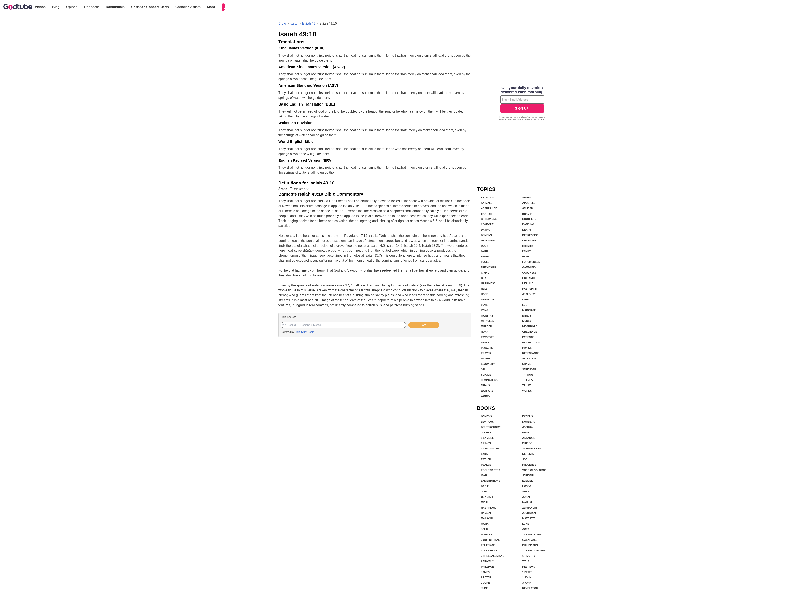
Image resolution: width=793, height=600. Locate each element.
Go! (424, 325)
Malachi (487, 518)
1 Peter (527, 572)
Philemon (487, 566)
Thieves (527, 380)
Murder (486, 326)
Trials (485, 385)
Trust (526, 385)
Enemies (527, 245)
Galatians (529, 539)
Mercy (526, 315)
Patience (528, 337)
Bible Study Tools (304, 332)
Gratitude (488, 278)
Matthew (528, 518)
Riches (485, 358)
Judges (486, 432)
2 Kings (527, 443)
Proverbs (529, 464)
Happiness (488, 283)
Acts (525, 529)
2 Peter (486, 577)
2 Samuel (528, 437)
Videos (40, 7)
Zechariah (529, 513)
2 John (485, 582)
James (485, 572)
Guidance (529, 278)
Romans (486, 534)
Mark (485, 523)
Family (526, 251)
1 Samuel (487, 437)
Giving (485, 272)
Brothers (529, 219)
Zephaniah (529, 507)
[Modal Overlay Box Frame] (522, 103)
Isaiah (294, 23)
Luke (525, 523)
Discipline (529, 240)
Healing (527, 283)
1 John (526, 577)
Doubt (485, 245)
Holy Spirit (529, 288)
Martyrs (487, 315)
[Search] (223, 7)
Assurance (489, 208)
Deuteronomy (491, 427)
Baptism (486, 213)
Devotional (489, 240)
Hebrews (528, 566)
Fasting (486, 256)
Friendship (488, 267)
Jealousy (529, 294)
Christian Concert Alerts (150, 7)
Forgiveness (531, 262)
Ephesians (488, 545)
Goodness (529, 272)
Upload (72, 7)
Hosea (526, 486)
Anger (526, 197)
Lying (484, 310)
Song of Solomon (534, 470)
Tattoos (527, 374)
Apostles (528, 203)
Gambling (529, 267)
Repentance (530, 353)
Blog (56, 7)
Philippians (530, 545)
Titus (525, 561)
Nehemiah (529, 454)
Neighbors (529, 326)
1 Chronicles (490, 448)
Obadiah (487, 497)
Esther (486, 459)
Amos (526, 491)
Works (527, 390)
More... (212, 7)
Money (526, 321)
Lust (525, 305)
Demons (486, 235)
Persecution (531, 342)
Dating (485, 229)
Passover (488, 337)
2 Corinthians (490, 539)
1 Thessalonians (534, 550)
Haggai (486, 513)
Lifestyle (487, 299)
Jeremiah (528, 475)
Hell (484, 288)
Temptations (489, 380)
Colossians (489, 550)
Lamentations (490, 480)
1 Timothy (528, 556)
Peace (485, 342)
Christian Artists (188, 7)
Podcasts (91, 7)
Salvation (529, 358)
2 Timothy (487, 561)
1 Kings (486, 443)
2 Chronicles (531, 448)
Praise (527, 347)
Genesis (486, 416)
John (484, 529)
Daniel (485, 486)
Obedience (529, 331)
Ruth (525, 432)
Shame (526, 364)
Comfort (487, 224)
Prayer (486, 353)
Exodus (527, 416)
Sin (483, 369)
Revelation (530, 588)
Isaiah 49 (308, 23)
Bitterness (489, 219)
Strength (529, 369)
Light (525, 299)
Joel (484, 491)
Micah (485, 502)
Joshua (527, 427)
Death (526, 229)
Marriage (529, 310)
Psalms (486, 464)
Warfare (487, 390)
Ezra (484, 454)
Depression (530, 235)
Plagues (487, 347)
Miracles (487, 321)
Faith (484, 251)
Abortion (487, 197)
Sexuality (488, 364)
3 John (526, 582)
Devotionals (115, 7)
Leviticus (487, 421)
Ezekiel (527, 480)
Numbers (528, 421)
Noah (484, 331)
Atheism (527, 208)
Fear (525, 256)
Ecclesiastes (490, 470)
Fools (485, 262)
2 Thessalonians (492, 556)
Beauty (527, 213)
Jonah (526, 497)
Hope (484, 294)
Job (524, 459)
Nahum (527, 502)
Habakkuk (488, 507)
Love (484, 305)
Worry (485, 396)
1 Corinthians (532, 534)
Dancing (528, 224)
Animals (486, 203)
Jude (484, 588)
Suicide (486, 374)
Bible (282, 23)
